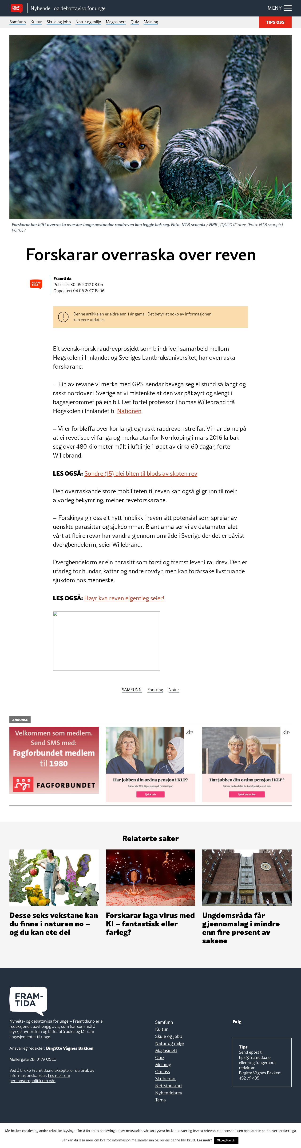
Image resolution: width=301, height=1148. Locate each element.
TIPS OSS (275, 22)
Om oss (162, 1071)
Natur (174, 690)
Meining (151, 22)
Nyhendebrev (168, 1093)
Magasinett (116, 22)
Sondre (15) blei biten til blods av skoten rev (140, 473)
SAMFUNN (132, 690)
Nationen (129, 411)
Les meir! (204, 1139)
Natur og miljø (88, 22)
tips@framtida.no (255, 1057)
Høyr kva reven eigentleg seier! (124, 598)
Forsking (155, 690)
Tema (160, 1100)
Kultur (36, 22)
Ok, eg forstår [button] (226, 1140)
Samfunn (17, 22)
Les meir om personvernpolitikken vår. (39, 1078)
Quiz (135, 22)
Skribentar (165, 1079)
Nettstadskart (168, 1086)
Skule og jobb (59, 22)
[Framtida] (18, 8)
